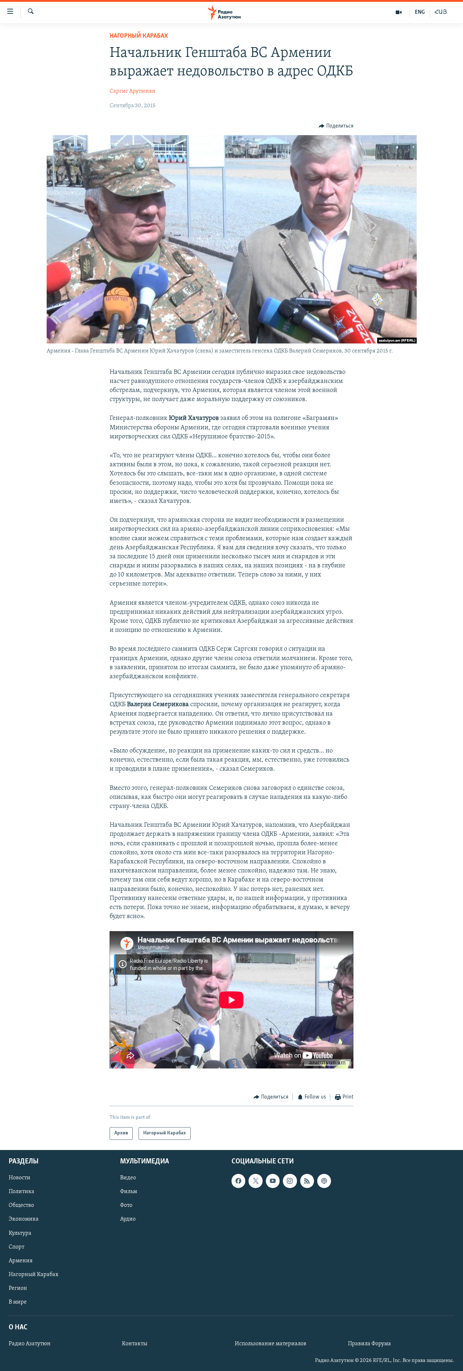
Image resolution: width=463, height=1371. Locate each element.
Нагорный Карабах (139, 36)
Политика (21, 1192)
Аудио (128, 1219)
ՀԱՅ (440, 12)
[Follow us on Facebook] (238, 1181)
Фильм (128, 1192)
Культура (20, 1233)
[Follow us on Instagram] (290, 1181)
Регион (18, 1288)
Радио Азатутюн (30, 1344)
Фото (126, 1205)
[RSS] (307, 1181)
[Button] (336, 126)
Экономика (24, 1219)
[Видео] (399, 12)
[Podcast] (324, 1181)
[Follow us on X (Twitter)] (255, 1181)
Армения (21, 1260)
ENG (420, 12)
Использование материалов (270, 1344)
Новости (19, 1178)
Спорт (16, 1247)
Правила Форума (369, 1344)
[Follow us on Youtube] (273, 1181)
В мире (18, 1302)
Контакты (134, 1344)
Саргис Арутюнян (133, 91)
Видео (128, 1178)
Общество (21, 1205)
